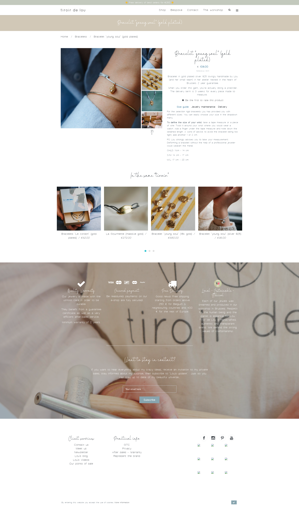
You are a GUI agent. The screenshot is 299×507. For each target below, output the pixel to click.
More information (121, 502)
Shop (162, 10)
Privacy (126, 448)
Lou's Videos (81, 459)
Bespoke (176, 10)
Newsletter (81, 452)
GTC (127, 444)
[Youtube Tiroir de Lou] (231, 437)
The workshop (213, 10)
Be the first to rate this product (203, 100)
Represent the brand (126, 456)
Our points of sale (81, 463)
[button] (145, 251)
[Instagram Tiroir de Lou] (213, 437)
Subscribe (149, 400)
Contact (192, 10)
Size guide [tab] (183, 106)
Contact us (81, 444)
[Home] (73, 10)
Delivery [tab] (222, 106)
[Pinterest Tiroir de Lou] (222, 437)
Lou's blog (81, 456)
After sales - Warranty (127, 452)
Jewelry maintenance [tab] (203, 106)
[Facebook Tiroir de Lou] (204, 437)
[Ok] (234, 502)
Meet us (81, 448)
